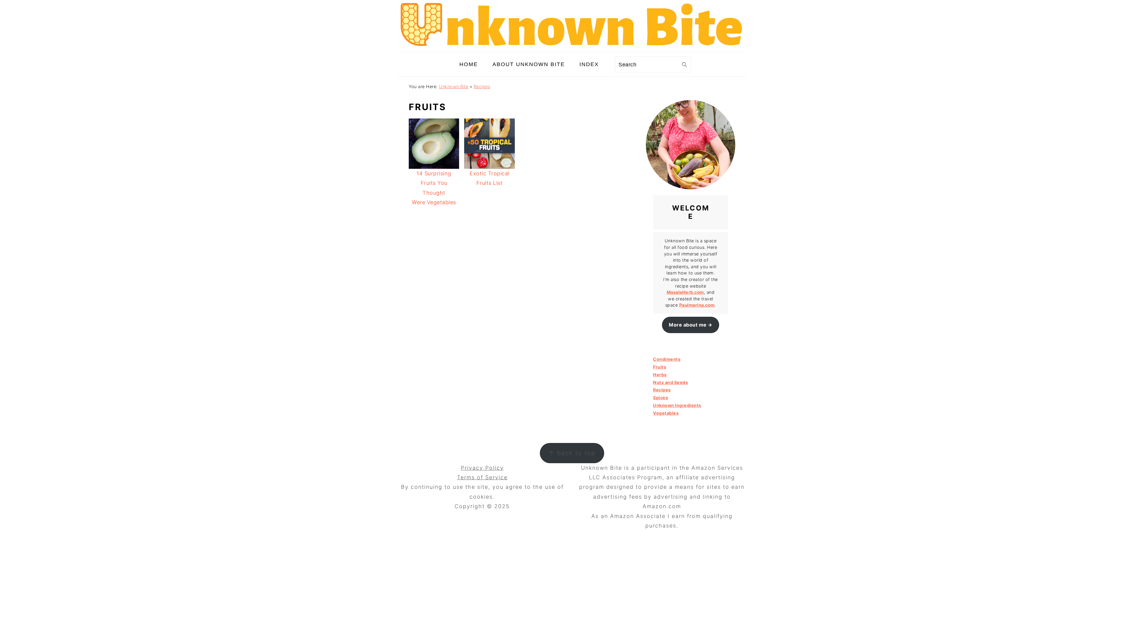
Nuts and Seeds (670, 382)
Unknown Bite (453, 86)
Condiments (666, 359)
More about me (688, 325)
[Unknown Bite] (572, 47)
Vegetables (666, 413)
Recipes (482, 86)
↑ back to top (572, 453)
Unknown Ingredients (677, 405)
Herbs (660, 374)
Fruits (659, 366)
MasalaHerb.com (685, 292)
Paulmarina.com (697, 305)
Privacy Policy (482, 468)
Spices (660, 397)
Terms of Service (482, 477)
